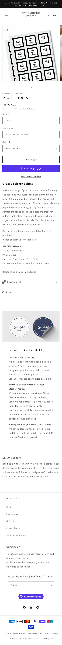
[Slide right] (37, 87)
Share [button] (8, 292)
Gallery (10, 521)
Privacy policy (16, 638)
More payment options (31, 176)
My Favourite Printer (18, 633)
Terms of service (31, 638)
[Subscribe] (50, 585)
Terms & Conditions (16, 535)
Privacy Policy (13, 528)
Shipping (17, 109)
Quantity (6, 114)
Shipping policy (48, 638)
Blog (8, 506)
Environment (13, 514)
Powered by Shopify (36, 633)
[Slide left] (24, 87)
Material (6, 142)
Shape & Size (8, 128)
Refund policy (52, 633)
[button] (6, 14)
